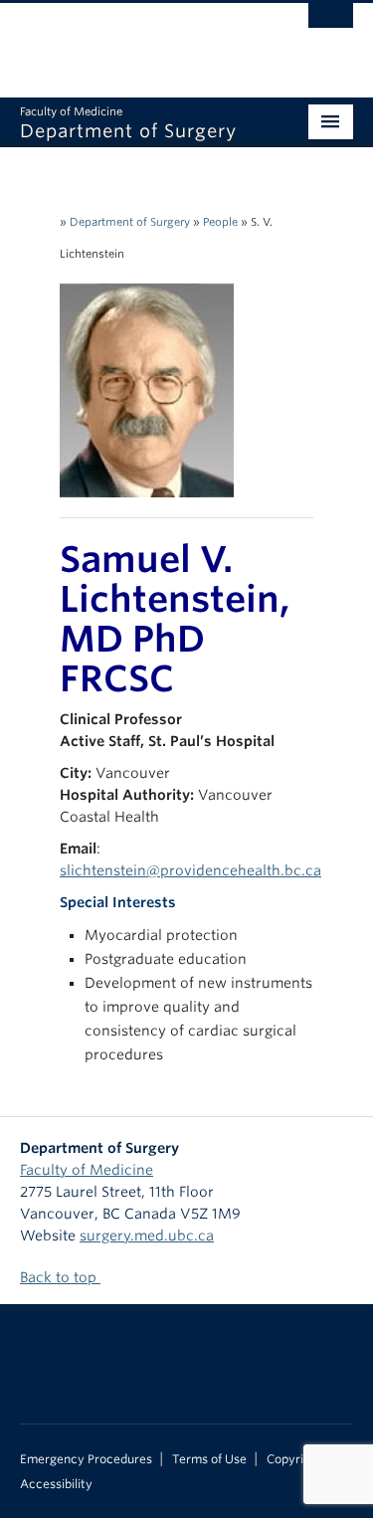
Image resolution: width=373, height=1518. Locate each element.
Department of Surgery (130, 222)
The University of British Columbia (137, 41)
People (220, 222)
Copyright (294, 1459)
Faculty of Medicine (86, 1170)
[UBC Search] (330, 25)
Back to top (60, 1277)
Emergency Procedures (86, 1459)
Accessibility (56, 1484)
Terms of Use (209, 1459)
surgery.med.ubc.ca (147, 1235)
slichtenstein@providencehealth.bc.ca (190, 870)
